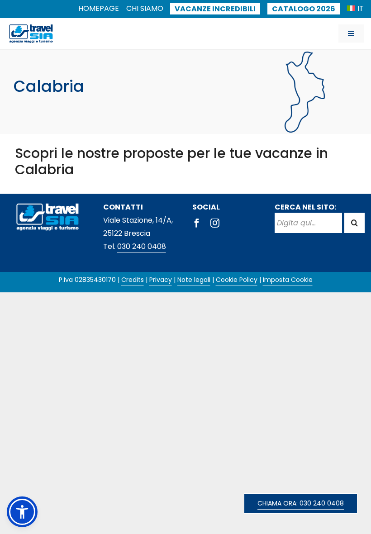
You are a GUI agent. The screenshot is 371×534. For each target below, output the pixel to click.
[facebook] (196, 223)
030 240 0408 (141, 246)
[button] (22, 512)
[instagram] (214, 223)
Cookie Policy (236, 279)
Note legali (193, 279)
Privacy (160, 279)
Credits (132, 279)
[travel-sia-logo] (31, 26)
